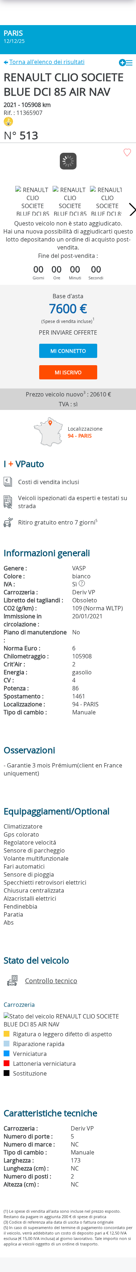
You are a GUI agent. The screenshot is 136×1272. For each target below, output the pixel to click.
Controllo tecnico (51, 980)
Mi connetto (68, 350)
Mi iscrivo (68, 372)
